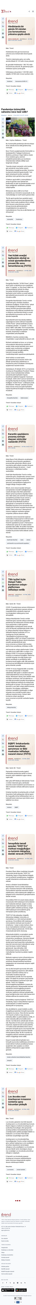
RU (21, 1302)
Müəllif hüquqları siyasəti (7, 1271)
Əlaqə (2, 1252)
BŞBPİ (16, 807)
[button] (3, 18)
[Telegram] (17, 1282)
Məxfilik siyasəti (5, 1269)
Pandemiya (19, 219)
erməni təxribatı (21, 1169)
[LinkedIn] (21, 1282)
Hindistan (9, 81)
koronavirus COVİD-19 (21, 81)
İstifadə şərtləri (5, 1266)
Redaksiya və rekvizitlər (7, 1250)
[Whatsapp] (2, 1282)
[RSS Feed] (24, 1282)
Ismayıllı (9, 1060)
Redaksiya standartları (7, 1255)
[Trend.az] (6, 11)
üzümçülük (10, 219)
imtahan (9, 807)
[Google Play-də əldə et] (21, 1290)
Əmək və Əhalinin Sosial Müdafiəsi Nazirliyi (18, 1057)
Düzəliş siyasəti (5, 1257)
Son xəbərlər (4, 1238)
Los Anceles (10, 1169)
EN (15, 1302)
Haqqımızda (4, 1247)
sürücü (28, 540)
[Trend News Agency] (6, 1215)
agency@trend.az (5, 1230)
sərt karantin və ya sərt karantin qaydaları (18, 543)
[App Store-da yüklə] (7, 1290)
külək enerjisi (24, 398)
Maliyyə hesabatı (5, 1260)
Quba (22, 540)
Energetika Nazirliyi (12, 398)
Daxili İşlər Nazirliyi (12, 540)
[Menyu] (33, 11)
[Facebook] (6, 1282)
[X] (10, 1282)
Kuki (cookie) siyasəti (6, 1274)
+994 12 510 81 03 (5, 1228)
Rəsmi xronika (5, 1241)
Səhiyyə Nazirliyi (11, 707)
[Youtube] (13, 1282)
